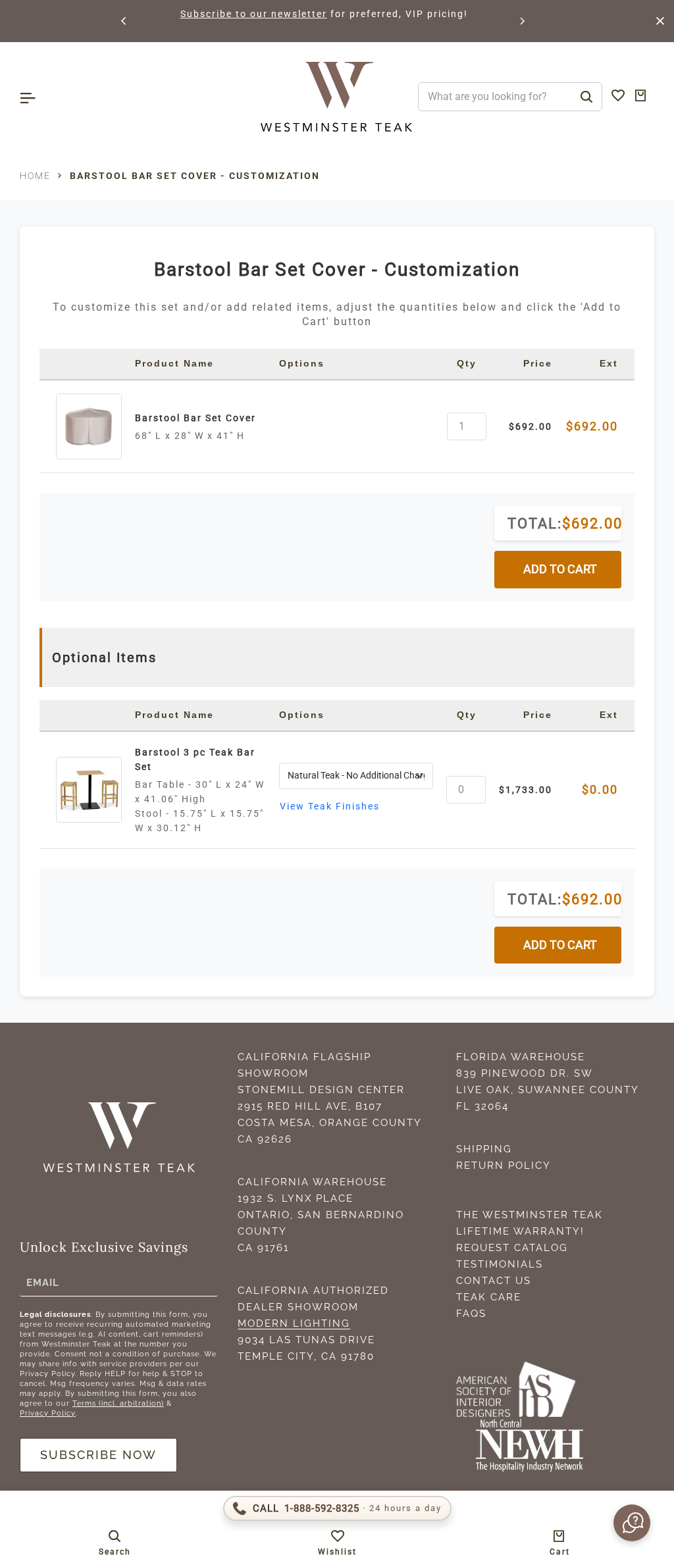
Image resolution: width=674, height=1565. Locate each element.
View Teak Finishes (330, 806)
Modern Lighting (294, 1323)
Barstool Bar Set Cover (195, 418)
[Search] (586, 97)
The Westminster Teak (529, 1215)
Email (42, 1282)
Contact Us (493, 1281)
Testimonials (499, 1264)
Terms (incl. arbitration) (118, 1403)
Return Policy (503, 1165)
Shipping (484, 1149)
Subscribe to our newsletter (253, 14)
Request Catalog (512, 1248)
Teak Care (488, 1297)
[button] (124, 21)
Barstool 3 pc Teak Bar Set (195, 759)
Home (35, 175)
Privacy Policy (48, 1413)
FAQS (471, 1314)
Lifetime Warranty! (520, 1231)
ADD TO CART (560, 569)
